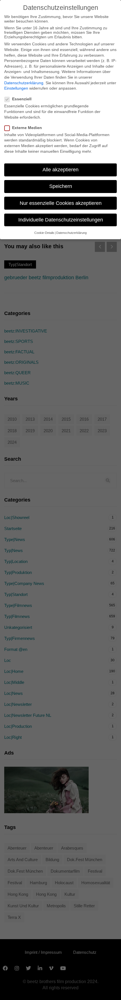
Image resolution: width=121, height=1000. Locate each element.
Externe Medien (27, 127)
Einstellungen (16, 88)
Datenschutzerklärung (23, 83)
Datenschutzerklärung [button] (71, 232)
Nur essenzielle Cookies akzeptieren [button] (61, 203)
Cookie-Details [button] (44, 232)
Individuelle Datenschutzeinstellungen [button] (60, 220)
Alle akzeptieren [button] (60, 169)
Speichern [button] (60, 186)
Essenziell (22, 99)
